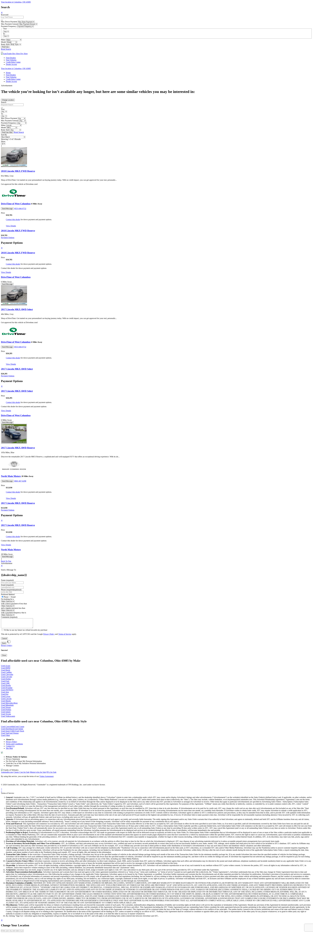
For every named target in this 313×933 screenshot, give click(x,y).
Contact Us (10, 746)
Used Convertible (8, 727)
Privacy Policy (49, 634)
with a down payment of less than (14, 604)
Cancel (4, 638)
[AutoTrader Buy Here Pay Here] (14, 54)
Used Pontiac (6, 710)
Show (3, 141)
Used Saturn (6, 712)
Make (3, 40)
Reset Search (6, 49)
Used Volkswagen (8, 716)
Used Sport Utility (8, 731)
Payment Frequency (8, 26)
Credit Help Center (13, 62)
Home (8, 73)
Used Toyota (6, 714)
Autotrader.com (7, 772)
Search (3, 102)
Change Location (8, 100)
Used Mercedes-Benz (9, 703)
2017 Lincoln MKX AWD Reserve (18, 447)
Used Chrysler (6, 677)
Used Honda (6, 685)
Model (3, 42)
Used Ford (5, 681)
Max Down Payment (9, 22)
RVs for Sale (51, 772)
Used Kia (4, 694)
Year (3, 109)
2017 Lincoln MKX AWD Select (17, 309)
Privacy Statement (13, 759)
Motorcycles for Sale (38, 772)
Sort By (4, 135)
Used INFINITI (7, 690)
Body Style (5, 44)
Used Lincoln (6, 699)
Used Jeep (5, 692)
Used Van (5, 733)
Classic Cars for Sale (21, 772)
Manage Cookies (12, 766)
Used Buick (5, 670)
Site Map (9, 748)
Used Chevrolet (7, 674)
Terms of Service (64, 634)
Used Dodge (6, 679)
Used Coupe (19, 727)
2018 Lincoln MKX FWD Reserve (18, 171)
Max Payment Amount (9, 24)
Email (13, 597)
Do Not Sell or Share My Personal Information (24, 761)
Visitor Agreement (46, 776)
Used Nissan (6, 707)
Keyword (4, 15)
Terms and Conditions (14, 744)
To (4, 34)
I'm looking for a (7, 599)
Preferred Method (8, 594)
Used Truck (19, 731)
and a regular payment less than (13, 608)
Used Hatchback (7, 729)
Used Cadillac (6, 672)
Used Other (5, 735)
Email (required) (7, 585)
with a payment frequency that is (13, 613)
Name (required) (7, 580)
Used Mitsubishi (7, 705)
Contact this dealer (13, 219)
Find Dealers (11, 58)
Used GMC (5, 683)
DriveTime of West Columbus (16, 203)
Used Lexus (5, 696)
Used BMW (5, 668)
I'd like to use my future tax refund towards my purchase (25, 630)
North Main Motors (11, 476)
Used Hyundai (6, 688)
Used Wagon (14, 733)
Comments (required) (9, 617)
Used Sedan (18, 729)
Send (4, 643)
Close (4, 655)
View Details (11, 226)
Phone (11, 590)
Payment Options (7, 238)
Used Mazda (6, 701)
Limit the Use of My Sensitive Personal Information (26, 763)
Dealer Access (11, 64)
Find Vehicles (11, 60)
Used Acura (5, 666)
